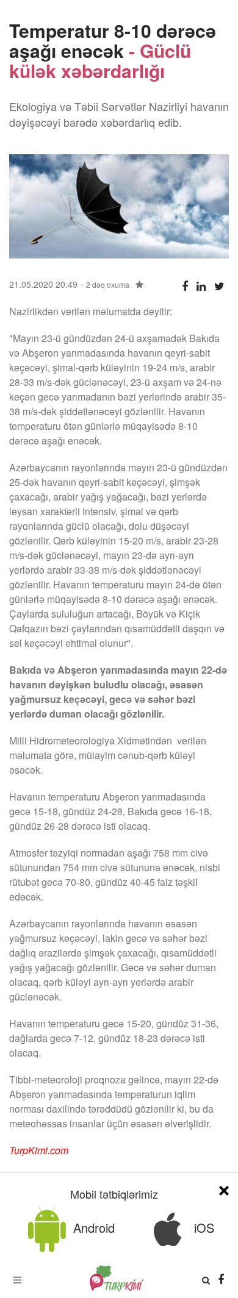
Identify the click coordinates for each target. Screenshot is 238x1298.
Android (92, 1227)
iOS (202, 1227)
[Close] (224, 1188)
